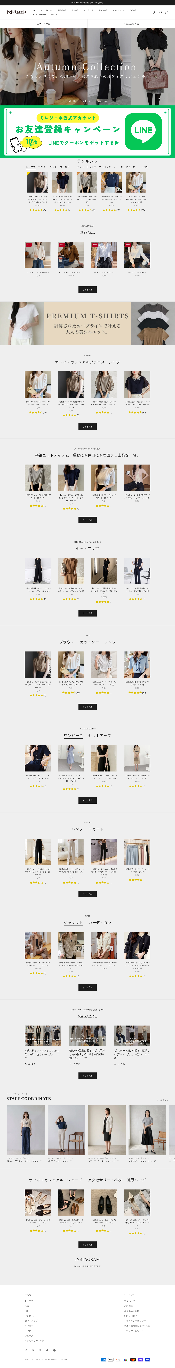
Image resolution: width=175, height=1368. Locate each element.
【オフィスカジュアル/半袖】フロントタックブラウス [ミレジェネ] (136, 199)
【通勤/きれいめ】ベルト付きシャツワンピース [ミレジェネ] (137, 777)
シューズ (29, 1336)
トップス (29, 1301)
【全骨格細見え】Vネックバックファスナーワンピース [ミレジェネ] (104, 777)
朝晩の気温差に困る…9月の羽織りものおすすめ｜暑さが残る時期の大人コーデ (87, 1054)
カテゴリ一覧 (89, 10)
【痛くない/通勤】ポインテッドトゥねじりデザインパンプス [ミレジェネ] (137, 1222)
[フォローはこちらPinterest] (40, 1350)
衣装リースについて (134, 1330)
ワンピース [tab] (56, 167)
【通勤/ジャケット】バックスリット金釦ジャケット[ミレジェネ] (37, 964)
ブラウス (67, 642)
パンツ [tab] (80, 167)
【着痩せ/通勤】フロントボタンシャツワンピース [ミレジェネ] (37, 777)
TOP (34, 10)
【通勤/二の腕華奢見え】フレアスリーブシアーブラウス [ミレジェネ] (104, 403)
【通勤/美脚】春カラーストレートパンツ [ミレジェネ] (137, 870)
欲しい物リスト (47, 10)
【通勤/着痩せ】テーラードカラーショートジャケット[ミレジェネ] (104, 964)
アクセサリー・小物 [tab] (136, 167)
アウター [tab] (43, 167)
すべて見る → (162, 1100)
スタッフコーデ (118, 10)
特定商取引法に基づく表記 (137, 1326)
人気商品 (75, 10)
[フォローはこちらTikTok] (47, 1350)
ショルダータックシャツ (137, 272)
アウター (29, 1326)
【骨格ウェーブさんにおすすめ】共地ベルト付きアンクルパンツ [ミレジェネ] (104, 872)
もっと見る (87, 289)
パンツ (77, 829)
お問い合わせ (130, 1316)
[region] (87, 67)
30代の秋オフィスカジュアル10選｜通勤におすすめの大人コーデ (42, 1054)
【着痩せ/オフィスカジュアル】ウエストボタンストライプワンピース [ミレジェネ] (71, 778)
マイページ (129, 1301)
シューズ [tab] (118, 167)
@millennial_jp (94, 1266)
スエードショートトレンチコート (71, 272)
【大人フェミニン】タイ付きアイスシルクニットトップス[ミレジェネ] (137, 496)
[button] (36, 210)
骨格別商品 (103, 10)
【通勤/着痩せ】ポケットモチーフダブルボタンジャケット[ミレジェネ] (71, 965)
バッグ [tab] (107, 167)
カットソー (89, 642)
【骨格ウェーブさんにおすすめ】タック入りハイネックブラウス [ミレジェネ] (37, 199)
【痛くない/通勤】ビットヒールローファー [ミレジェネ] (37, 1221)
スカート (96, 829)
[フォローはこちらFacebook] (26, 1350)
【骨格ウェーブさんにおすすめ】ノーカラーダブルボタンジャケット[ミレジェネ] (137, 965)
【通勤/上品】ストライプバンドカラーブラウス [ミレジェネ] (104, 683)
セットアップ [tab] (93, 167)
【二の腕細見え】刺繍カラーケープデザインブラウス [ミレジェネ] (137, 403)
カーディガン (99, 923)
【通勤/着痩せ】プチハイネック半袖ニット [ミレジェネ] (104, 496)
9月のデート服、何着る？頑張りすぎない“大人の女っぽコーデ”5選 (132, 1054)
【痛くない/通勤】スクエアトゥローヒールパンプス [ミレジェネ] (71, 1221)
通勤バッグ (136, 1180)
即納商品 (133, 10)
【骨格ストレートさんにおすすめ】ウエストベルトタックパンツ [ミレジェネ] (38, 872)
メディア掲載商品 (39, 14)
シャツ (110, 642)
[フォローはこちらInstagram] (33, 1350)
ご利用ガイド (130, 1306)
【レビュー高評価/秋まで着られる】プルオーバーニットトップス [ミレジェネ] (62, 199)
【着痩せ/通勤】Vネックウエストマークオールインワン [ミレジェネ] (38, 589)
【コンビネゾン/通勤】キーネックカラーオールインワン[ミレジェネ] (71, 589)
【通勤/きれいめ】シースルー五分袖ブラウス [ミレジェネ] (111, 199)
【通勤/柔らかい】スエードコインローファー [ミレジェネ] (104, 1221)
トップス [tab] (31, 167)
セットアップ (99, 736)
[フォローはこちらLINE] (54, 1350)
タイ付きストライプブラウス (104, 272)
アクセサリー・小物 (105, 1180)
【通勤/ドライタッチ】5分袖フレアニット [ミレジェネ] (87, 199)
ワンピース (73, 736)
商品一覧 (54, 14)
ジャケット (73, 923)
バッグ (28, 1330)
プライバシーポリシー (135, 1321)
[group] (87, 67)
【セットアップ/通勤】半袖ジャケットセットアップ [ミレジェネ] (137, 589)
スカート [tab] (70, 167)
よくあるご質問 (131, 1311)
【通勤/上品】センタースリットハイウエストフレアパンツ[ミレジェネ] (71, 872)
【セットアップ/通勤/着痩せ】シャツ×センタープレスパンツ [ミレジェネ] (104, 591)
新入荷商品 (62, 10)
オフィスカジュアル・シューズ (55, 1180)
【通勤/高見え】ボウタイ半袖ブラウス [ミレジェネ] (137, 683)
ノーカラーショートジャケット (37, 272)
